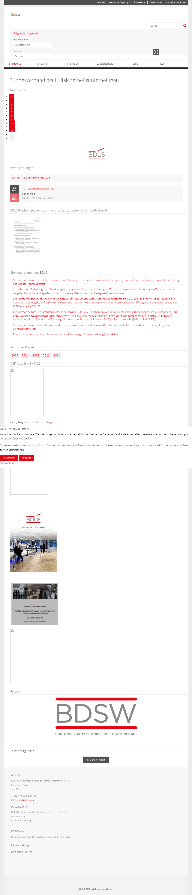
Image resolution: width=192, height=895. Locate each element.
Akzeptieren (9, 457)
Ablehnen (27, 457)
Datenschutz (7, 463)
